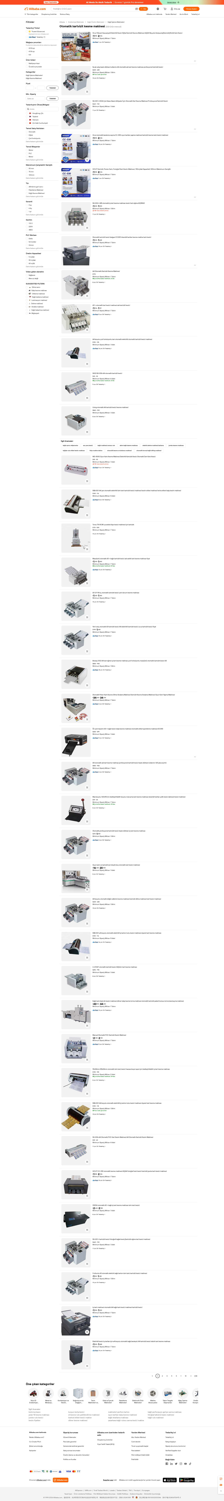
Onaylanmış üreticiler (105, 1440)
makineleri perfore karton (118, 1412)
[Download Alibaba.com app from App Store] (170, 1480)
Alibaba (62, 22)
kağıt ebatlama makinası (118, 1418)
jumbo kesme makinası (176, 445)
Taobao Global (122, 1490)
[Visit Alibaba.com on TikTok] (190, 1463)
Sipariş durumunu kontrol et (175, 1446)
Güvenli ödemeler (69, 1437)
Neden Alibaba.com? (36, 1437)
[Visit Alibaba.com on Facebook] (166, 1463)
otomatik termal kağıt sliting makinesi (148, 450)
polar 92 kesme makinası (39, 1415)
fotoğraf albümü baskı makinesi (161, 1415)
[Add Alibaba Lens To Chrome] (60, 1480)
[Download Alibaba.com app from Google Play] (187, 1480)
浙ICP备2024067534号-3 (171, 1497)
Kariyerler (32, 1450)
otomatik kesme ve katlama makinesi (119, 450)
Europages (146, 1490)
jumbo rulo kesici (36, 1418)
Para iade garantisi (69, 1442)
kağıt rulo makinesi (156, 1418)
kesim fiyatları (34, 1420)
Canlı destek (135, 1442)
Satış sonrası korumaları (71, 1450)
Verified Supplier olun (173, 1450)
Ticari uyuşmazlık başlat (139, 1446)
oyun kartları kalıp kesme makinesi (122, 1415)
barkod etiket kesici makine (80, 1418)
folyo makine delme (96, 450)
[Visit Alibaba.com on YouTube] (185, 1463)
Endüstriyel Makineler (76, 22)
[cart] (165, 9)
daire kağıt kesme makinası (129, 445)
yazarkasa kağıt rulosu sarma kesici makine (126, 1420)
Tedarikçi (107, 42)
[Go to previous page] (152, 1376)
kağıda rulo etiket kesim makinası (74, 450)
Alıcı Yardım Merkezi (138, 1437)
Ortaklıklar (169, 1455)
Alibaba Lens (41, 1480)
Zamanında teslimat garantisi (73, 1446)
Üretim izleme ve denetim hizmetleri (76, 1455)
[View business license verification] (133, 1497)
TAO (130, 1490)
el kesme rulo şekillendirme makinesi (84, 1415)
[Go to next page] (191, 1376)
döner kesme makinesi (77, 1420)
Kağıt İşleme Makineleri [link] (116, 22)
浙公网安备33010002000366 (150, 1497)
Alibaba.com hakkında (37, 1432)
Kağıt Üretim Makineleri (95, 22)
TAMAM (52, 88)
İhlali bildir (134, 1459)
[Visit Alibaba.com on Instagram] (180, 1463)
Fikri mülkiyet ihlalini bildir (140, 1455)
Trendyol (137, 1490)
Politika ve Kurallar (69, 1459)
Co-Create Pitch (35, 1442)
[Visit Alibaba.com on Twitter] (176, 1463)
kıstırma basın (34, 1412)
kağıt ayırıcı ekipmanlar (70, 445)
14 (185, 1376)
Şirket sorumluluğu (36, 1446)
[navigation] (42, 700)
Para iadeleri (135, 1450)
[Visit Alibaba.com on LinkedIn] (171, 1463)
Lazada (112, 1490)
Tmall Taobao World (101, 1490)
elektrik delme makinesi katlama (153, 445)
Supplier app (108, 1480)
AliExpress (78, 1490)
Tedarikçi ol (169, 1437)
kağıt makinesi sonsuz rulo (106, 445)
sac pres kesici (88, 445)
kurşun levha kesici (76, 1412)
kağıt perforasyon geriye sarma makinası (165, 1412)
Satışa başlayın (170, 1442)
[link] (221, 1479)
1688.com (88, 1490)
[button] (136, 8)
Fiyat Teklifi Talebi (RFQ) (105, 1444)
